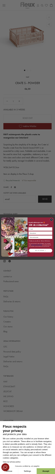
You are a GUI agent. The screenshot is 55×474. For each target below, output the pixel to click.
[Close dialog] (51, 219)
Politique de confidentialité (36, 245)
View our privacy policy (11, 462)
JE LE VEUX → (40, 250)
